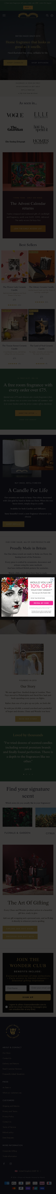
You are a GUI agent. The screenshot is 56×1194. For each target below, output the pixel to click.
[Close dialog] (52, 580)
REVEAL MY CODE (41, 603)
